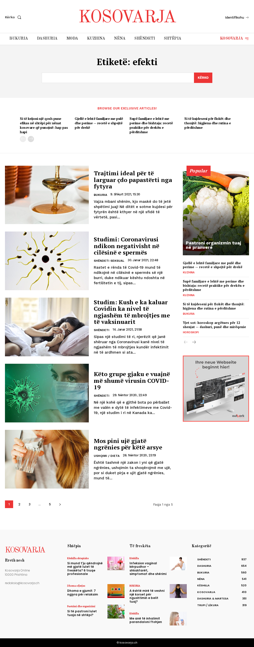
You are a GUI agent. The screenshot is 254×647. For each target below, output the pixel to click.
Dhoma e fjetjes (76, 585)
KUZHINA (188, 272)
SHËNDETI (101, 330)
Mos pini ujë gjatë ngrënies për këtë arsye (128, 444)
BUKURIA (100, 195)
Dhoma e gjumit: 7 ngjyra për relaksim (82, 592)
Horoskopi (191, 332)
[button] (14, 17)
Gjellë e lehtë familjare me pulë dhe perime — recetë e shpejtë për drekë (99, 123)
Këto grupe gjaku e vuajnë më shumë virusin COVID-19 (132, 380)
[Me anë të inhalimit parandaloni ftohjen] (178, 618)
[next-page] (31, 139)
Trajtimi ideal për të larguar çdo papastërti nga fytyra (133, 179)
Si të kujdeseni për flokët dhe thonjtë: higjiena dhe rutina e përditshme (207, 123)
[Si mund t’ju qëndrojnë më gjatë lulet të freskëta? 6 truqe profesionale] (116, 563)
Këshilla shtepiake (78, 558)
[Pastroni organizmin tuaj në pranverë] (216, 213)
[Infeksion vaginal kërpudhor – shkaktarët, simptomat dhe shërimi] (178, 563)
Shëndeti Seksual (109, 260)
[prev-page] (23, 139)
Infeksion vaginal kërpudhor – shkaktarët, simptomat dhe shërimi (147, 568)
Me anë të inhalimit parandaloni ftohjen (145, 620)
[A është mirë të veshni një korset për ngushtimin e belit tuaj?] (178, 591)
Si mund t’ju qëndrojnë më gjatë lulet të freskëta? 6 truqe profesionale (85, 568)
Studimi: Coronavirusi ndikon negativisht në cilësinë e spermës (126, 245)
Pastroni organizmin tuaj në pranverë (213, 245)
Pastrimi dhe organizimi (81, 606)
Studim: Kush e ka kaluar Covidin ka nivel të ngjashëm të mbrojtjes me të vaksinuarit (132, 312)
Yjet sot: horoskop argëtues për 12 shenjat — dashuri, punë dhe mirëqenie (214, 324)
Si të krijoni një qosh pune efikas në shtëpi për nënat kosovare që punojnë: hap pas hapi (44, 125)
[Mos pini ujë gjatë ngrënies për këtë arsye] (47, 459)
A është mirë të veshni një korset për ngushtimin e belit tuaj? (146, 596)
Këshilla (134, 558)
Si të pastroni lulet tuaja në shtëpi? (82, 613)
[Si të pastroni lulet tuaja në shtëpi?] (116, 611)
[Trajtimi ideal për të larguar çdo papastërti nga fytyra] (47, 195)
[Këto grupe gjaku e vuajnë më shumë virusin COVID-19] (47, 393)
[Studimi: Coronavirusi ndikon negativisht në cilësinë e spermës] (47, 261)
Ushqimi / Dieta (107, 456)
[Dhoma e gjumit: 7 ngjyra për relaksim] (116, 591)
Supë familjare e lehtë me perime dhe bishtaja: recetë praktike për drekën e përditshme (151, 125)
